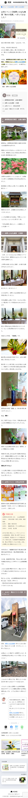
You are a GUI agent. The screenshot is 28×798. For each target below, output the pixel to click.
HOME (15, 792)
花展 (20, 735)
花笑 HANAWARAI (15, 2)
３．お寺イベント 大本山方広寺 (11, 106)
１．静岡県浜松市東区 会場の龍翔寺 (12, 100)
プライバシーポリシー (14, 794)
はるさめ (15, 735)
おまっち (9, 735)
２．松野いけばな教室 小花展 (10, 103)
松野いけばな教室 (20, 62)
